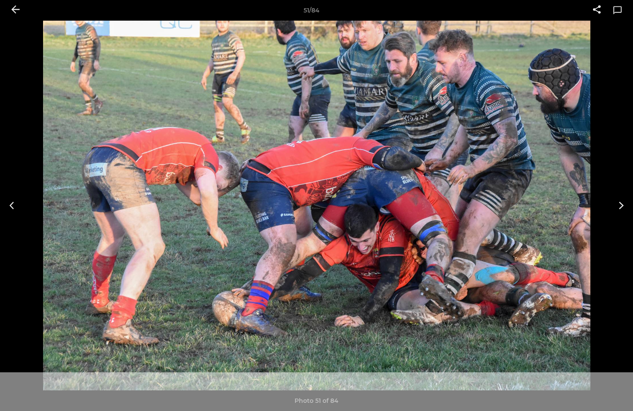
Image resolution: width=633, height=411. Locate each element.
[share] (597, 10)
